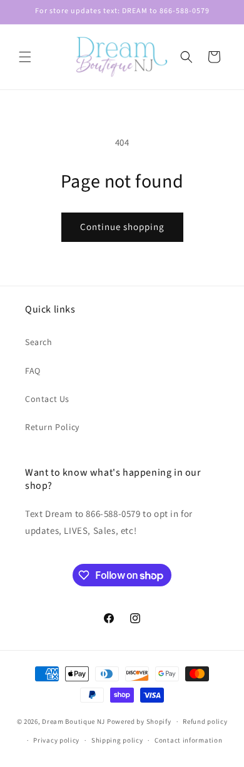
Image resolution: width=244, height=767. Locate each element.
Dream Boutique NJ (73, 721)
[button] (25, 57)
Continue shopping (122, 227)
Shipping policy (117, 740)
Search (39, 342)
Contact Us (47, 398)
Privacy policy (56, 740)
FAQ (33, 370)
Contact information (188, 740)
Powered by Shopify (139, 721)
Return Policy (52, 427)
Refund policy (205, 721)
